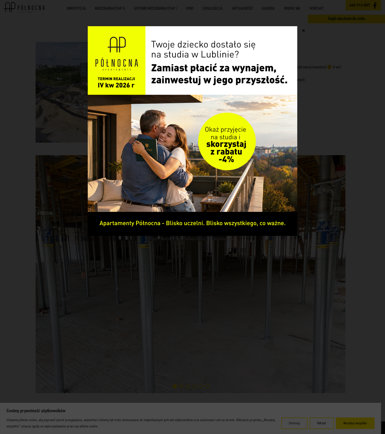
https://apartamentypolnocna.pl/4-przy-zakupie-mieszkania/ (192, 238)
